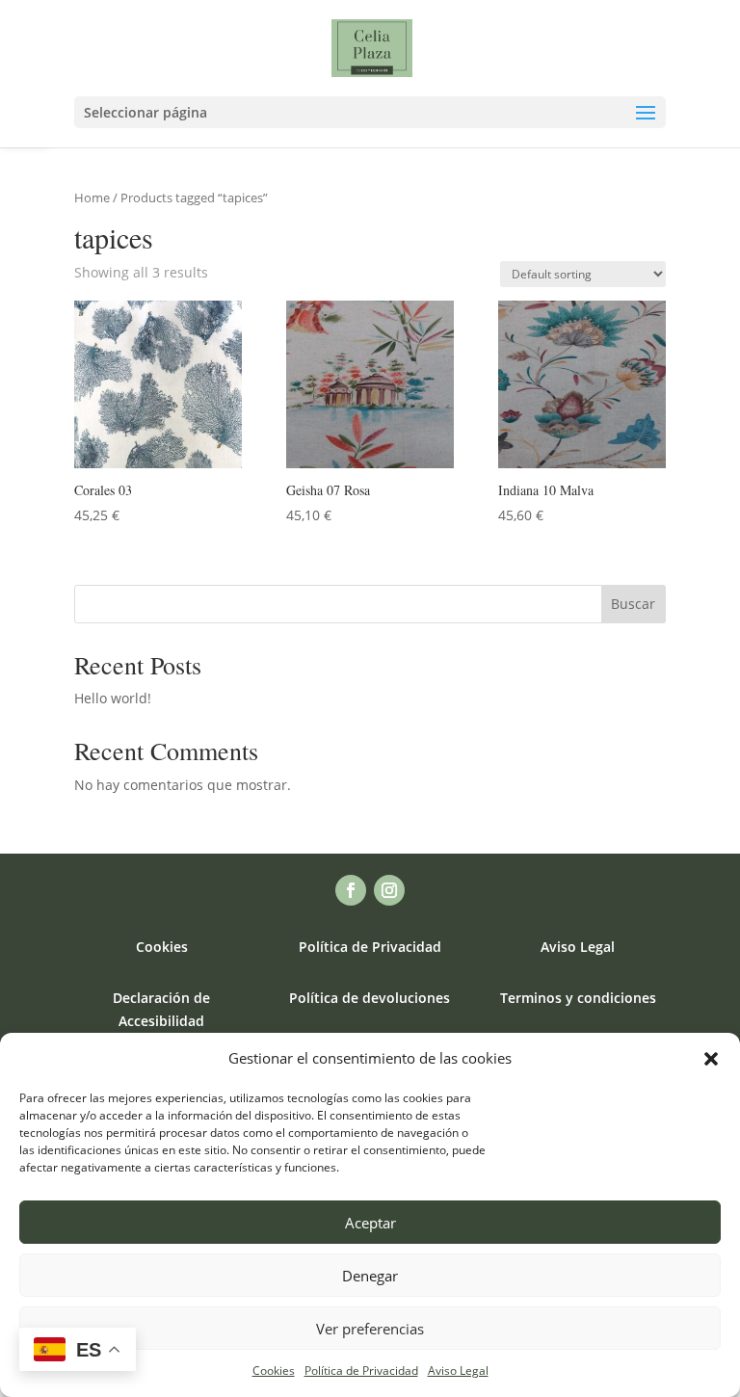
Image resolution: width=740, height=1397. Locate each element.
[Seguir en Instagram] (389, 890)
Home (92, 197)
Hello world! (112, 698)
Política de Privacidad (361, 1370)
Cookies (273, 1370)
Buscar (633, 603)
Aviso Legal (458, 1370)
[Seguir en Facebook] (350, 890)
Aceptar (370, 1222)
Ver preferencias (370, 1328)
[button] (711, 1058)
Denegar (370, 1275)
